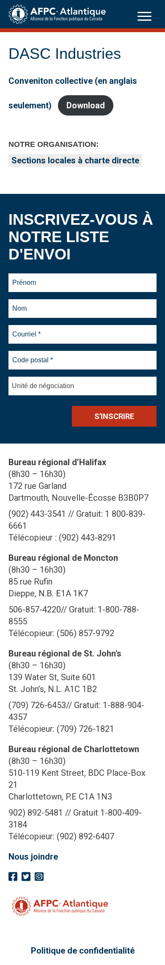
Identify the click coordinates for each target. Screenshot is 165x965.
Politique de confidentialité (83, 951)
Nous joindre (33, 857)
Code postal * (33, 355)
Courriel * (28, 329)
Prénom (24, 277)
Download (85, 105)
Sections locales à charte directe (75, 160)
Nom (19, 303)
